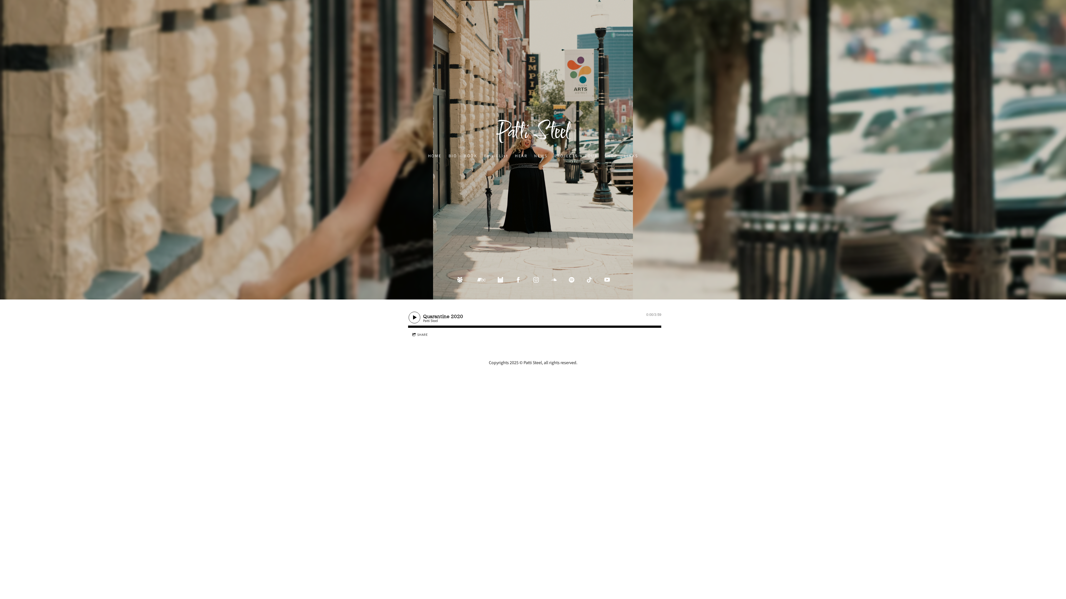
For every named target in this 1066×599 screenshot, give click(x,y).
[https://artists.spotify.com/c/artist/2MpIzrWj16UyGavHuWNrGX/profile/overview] (571, 280)
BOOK (470, 155)
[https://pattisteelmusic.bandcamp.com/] (481, 280)
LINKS (631, 155)
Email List (496, 155)
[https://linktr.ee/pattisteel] (460, 280)
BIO (453, 155)
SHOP (610, 155)
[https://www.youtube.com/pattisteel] (607, 280)
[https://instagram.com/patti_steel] (536, 280)
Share (422, 335)
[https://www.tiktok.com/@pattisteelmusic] (589, 280)
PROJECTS (566, 155)
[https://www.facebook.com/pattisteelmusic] (518, 280)
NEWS (540, 155)
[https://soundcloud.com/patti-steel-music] (554, 280)
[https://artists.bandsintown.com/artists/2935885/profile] (500, 280)
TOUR (591, 155)
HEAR (521, 155)
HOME (435, 155)
